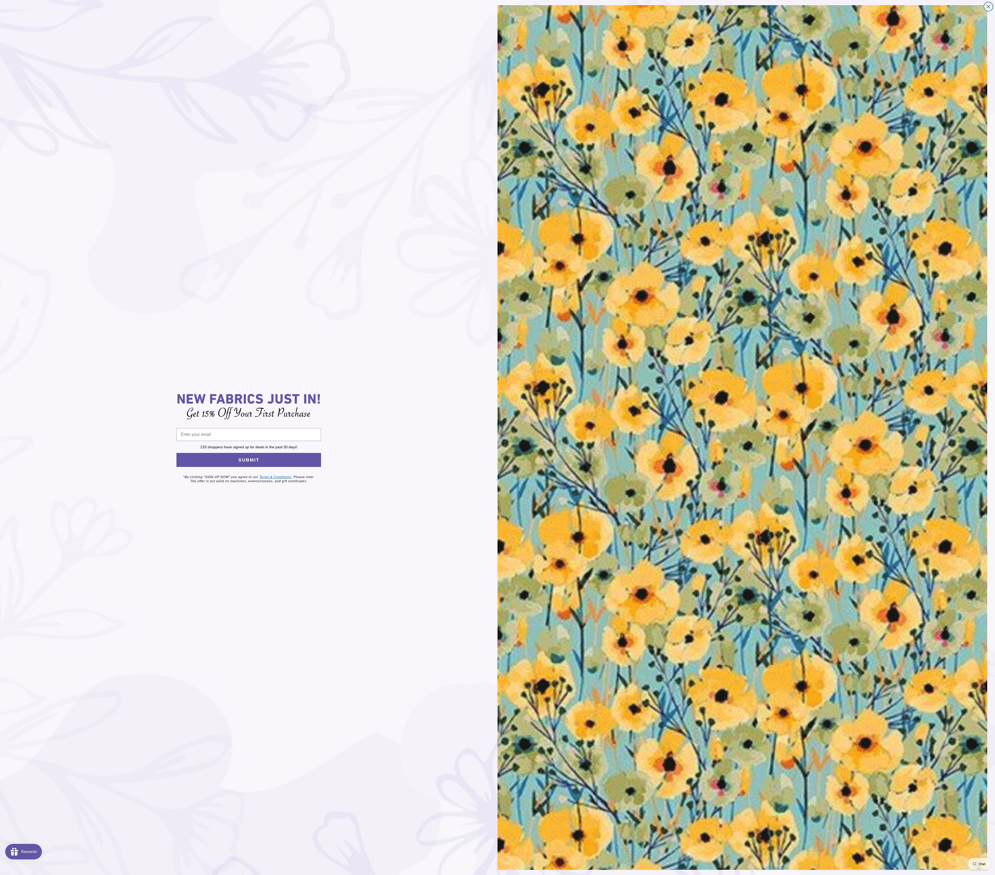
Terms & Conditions (275, 477)
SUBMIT (248, 460)
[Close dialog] (988, 6)
